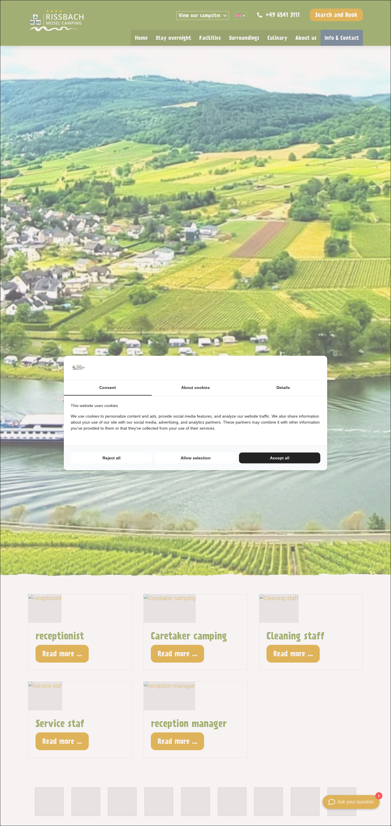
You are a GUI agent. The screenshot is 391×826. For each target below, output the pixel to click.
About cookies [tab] (195, 387)
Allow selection (196, 458)
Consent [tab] (107, 387)
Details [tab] (283, 387)
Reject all (111, 458)
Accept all (279, 458)
